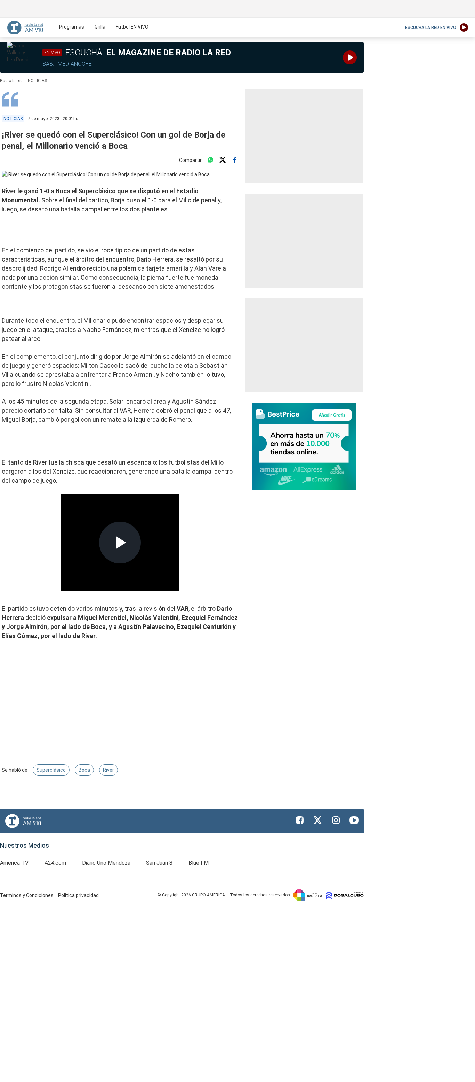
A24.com (55, 862)
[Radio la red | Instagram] (336, 820)
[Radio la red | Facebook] (300, 820)
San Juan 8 (159, 862)
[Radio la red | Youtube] (354, 820)
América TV (14, 862)
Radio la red (11, 80)
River (108, 770)
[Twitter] (222, 160)
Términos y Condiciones (27, 895)
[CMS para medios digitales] (345, 895)
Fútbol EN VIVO (132, 27)
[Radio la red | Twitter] (317, 820)
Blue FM (198, 862)
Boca (84, 770)
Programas (71, 27)
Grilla (100, 27)
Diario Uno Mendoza (106, 862)
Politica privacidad (78, 895)
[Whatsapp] (210, 160)
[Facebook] (234, 160)
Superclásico (51, 770)
